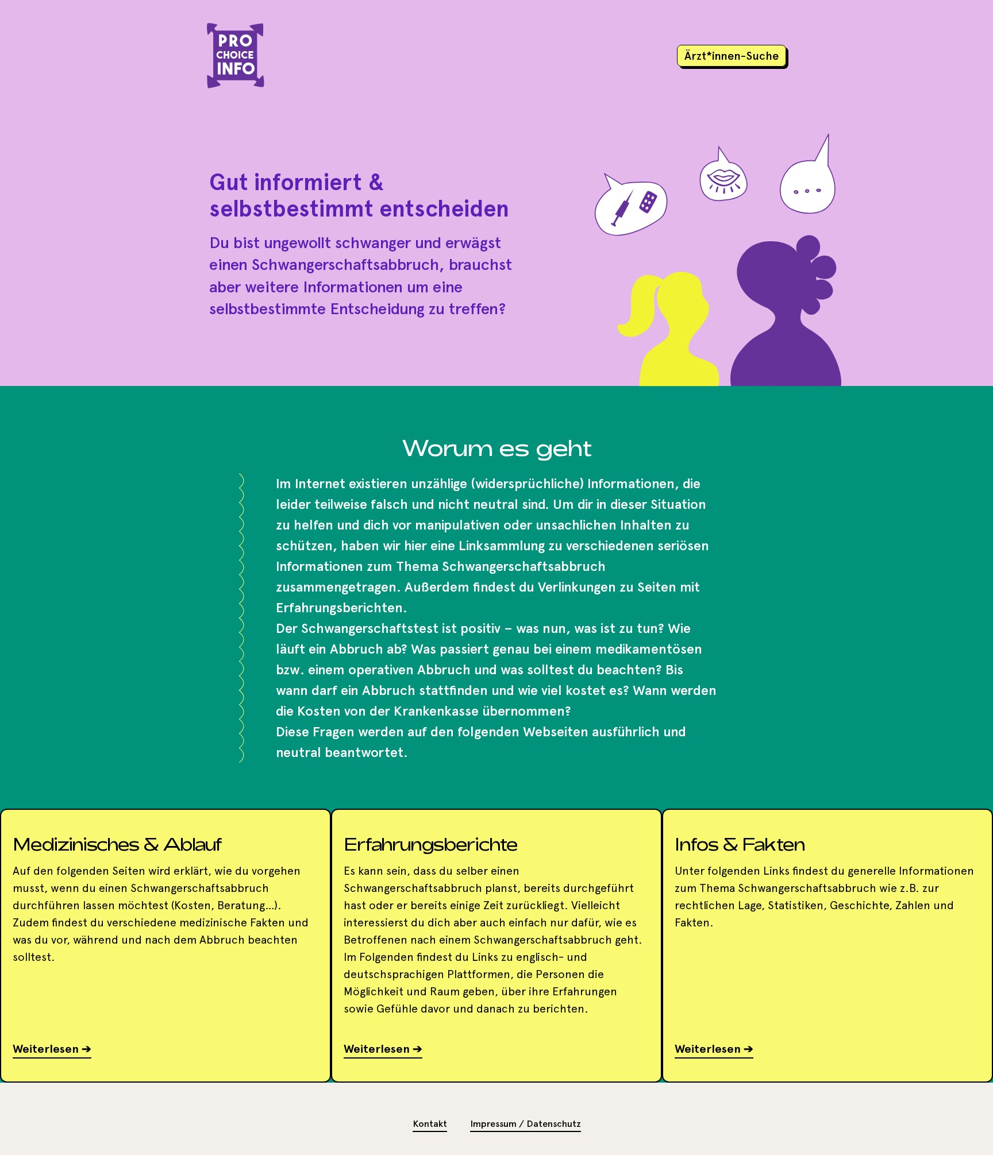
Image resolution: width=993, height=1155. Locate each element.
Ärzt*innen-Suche (731, 56)
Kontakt (430, 1123)
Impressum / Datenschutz (525, 1123)
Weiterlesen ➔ (52, 1049)
